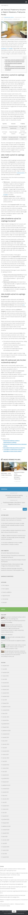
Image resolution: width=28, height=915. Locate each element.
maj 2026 (4, 669)
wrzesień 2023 (5, 734)
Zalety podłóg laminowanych (6, 877)
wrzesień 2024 (5, 710)
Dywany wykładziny (6, 592)
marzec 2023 (5, 754)
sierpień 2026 (5, 665)
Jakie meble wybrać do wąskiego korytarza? (14, 61)
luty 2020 (4, 853)
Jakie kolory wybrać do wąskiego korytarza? (14, 59)
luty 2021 (4, 812)
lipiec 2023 (4, 740)
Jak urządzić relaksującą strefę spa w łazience (14, 447)
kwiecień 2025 (5, 696)
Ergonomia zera (6, 595)
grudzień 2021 (5, 778)
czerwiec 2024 (5, 717)
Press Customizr (20, 913)
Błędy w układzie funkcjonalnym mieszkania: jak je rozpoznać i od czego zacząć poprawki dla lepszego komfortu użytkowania (13, 537)
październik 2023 (6, 730)
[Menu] (26, 2)
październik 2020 (6, 826)
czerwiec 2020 (5, 840)
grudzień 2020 (5, 819)
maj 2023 (4, 747)
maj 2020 (4, 843)
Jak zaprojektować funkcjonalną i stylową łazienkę (11, 884)
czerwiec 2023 (5, 744)
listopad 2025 (5, 689)
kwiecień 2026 (5, 672)
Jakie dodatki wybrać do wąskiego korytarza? (15, 66)
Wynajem (4, 602)
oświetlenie (4, 48)
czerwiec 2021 (5, 799)
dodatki (10, 48)
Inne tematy (5, 599)
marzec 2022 (5, 768)
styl (23, 305)
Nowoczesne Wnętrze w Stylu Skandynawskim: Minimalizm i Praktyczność (19, 476)
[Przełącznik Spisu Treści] (23, 58)
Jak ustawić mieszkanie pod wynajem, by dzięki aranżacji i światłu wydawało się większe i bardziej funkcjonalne (12, 525)
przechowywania (20, 172)
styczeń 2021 (5, 816)
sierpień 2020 (5, 833)
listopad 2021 (5, 782)
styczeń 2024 (5, 720)
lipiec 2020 (4, 836)
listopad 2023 (5, 727)
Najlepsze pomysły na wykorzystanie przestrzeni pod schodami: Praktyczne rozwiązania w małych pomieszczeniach (11, 626)
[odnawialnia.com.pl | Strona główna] (11, 1)
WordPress (10, 913)
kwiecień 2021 (5, 805)
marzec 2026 (5, 676)
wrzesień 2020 (5, 829)
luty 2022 (4, 771)
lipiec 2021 (4, 795)
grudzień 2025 (5, 686)
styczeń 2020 (5, 857)
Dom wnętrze (4, 5)
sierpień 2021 (5, 792)
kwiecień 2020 (5, 846)
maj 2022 (4, 761)
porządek (5, 194)
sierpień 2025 (5, 693)
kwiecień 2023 (5, 751)
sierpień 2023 (5, 737)
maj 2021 (4, 802)
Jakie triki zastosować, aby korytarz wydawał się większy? (15, 69)
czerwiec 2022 (5, 758)
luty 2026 (4, 679)
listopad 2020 (5, 823)
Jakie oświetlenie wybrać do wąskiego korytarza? (13, 64)
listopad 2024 (5, 703)
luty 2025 (4, 699)
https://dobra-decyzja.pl (6, 634)
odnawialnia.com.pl (9, 17)
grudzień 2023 (5, 723)
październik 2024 (6, 706)
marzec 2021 (5, 809)
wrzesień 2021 (5, 788)
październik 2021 (6, 785)
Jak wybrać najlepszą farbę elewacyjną (10, 553)
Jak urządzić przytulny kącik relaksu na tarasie (15, 645)
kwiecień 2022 (5, 764)
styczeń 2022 (5, 775)
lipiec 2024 (4, 713)
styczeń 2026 (5, 682)
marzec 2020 (5, 850)
